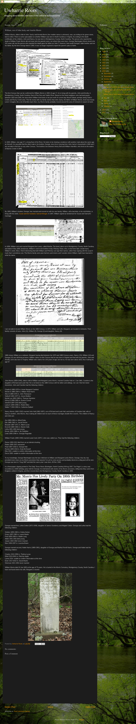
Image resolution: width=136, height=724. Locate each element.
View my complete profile (117, 124)
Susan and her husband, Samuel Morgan (33, 214)
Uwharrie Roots (20, 10)
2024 (104, 57)
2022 (104, 63)
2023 (104, 60)
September (108, 82)
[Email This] (36, 644)
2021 (104, 65)
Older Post (90, 707)
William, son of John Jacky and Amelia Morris (118, 94)
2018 (104, 110)
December (107, 73)
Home (50, 707)
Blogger (81, 720)
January (107, 106)
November (107, 76)
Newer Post (10, 707)
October (107, 79)
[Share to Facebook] (42, 644)
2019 (104, 71)
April (105, 100)
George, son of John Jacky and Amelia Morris (118, 87)
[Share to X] (40, 644)
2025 (104, 54)
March (106, 103)
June (106, 84)
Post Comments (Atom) (22, 711)
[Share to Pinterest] (44, 644)
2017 (104, 112)
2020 (104, 68)
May (105, 98)
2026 (104, 51)
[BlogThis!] (38, 644)
